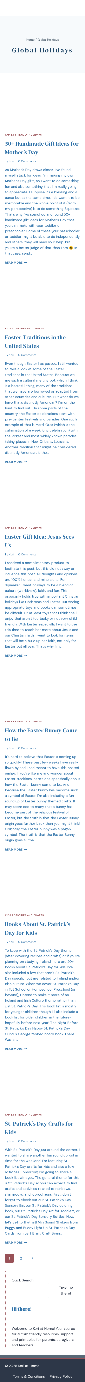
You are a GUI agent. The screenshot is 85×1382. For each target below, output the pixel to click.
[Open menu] (76, 6)
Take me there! (66, 1290)
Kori (11, 161)
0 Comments (27, 161)
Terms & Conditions (29, 1376)
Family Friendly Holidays (23, 134)
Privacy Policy (61, 1376)
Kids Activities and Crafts (24, 328)
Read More (14, 262)
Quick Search (22, 1280)
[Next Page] (32, 1258)
